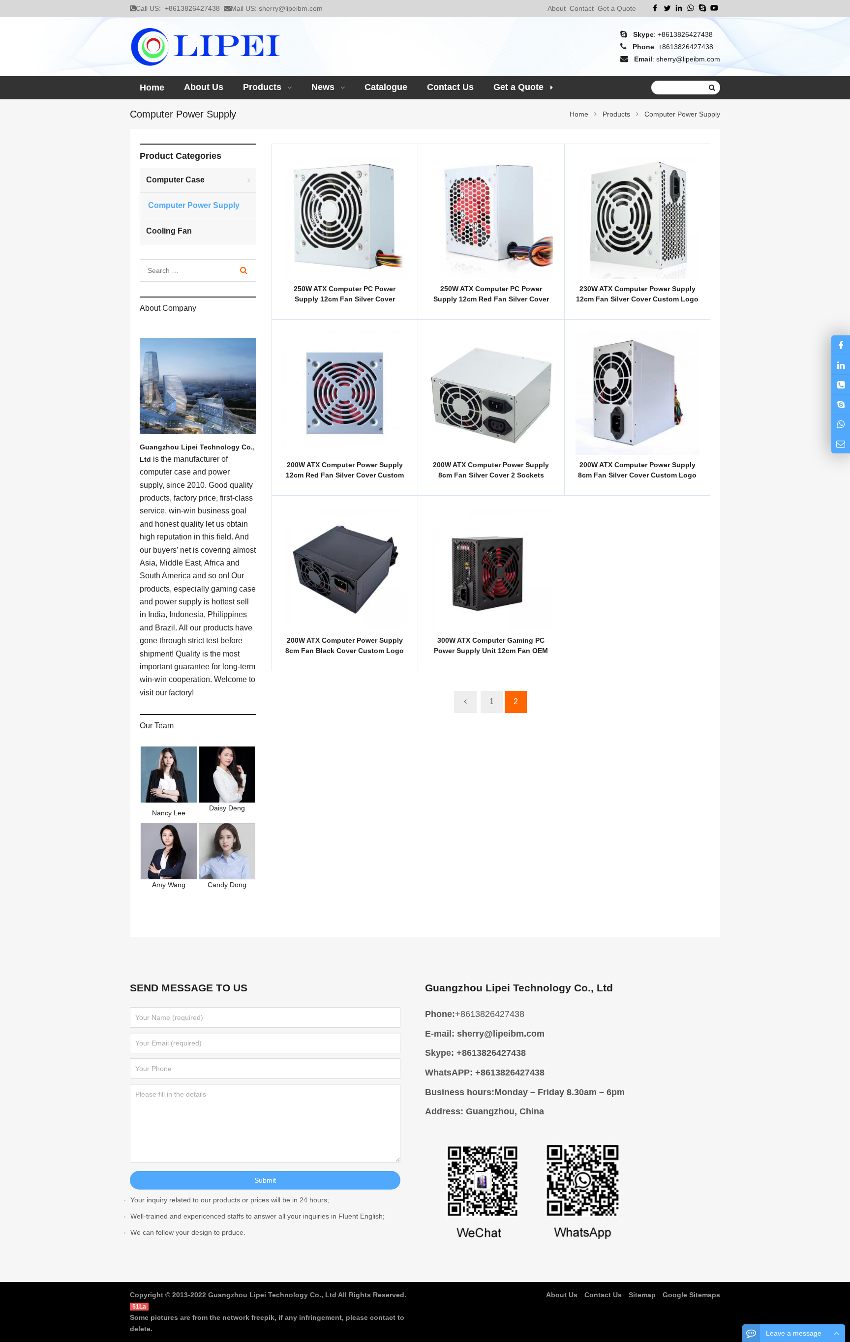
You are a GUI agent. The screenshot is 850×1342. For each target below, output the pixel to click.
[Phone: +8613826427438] (840, 384)
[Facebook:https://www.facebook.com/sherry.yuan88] (840, 345)
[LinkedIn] (679, 8)
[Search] (243, 270)
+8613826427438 (192, 8)
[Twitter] (667, 8)
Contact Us (603, 1295)
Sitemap (642, 1295)
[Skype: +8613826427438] (840, 404)
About (556, 8)
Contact (582, 8)
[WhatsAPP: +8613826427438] (840, 424)
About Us (561, 1295)
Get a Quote (617, 8)
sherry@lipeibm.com (291, 8)
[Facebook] (655, 8)
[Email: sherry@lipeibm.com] (840, 443)
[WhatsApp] (691, 8)
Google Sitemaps (691, 1295)
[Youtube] (714, 8)
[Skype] (702, 8)
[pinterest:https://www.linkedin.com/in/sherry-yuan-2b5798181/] (840, 364)
